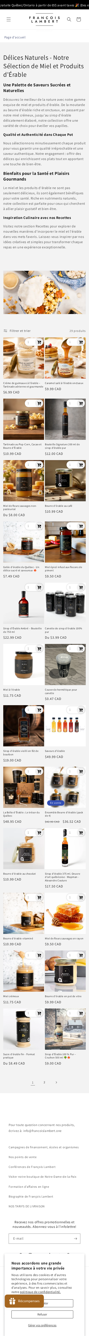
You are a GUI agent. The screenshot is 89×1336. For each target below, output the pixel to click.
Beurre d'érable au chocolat (19, 873)
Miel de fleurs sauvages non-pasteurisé (20, 507)
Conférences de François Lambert (32, 1167)
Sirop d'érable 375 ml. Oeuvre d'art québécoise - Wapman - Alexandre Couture (62, 877)
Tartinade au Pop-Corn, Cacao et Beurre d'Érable (22, 446)
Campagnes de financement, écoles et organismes (44, 1147)
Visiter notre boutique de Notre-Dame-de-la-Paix (42, 1177)
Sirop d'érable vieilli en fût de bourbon (20, 752)
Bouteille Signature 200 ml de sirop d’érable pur (62, 446)
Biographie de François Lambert (31, 1196)
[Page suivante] (56, 1082)
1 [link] (33, 1082)
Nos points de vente (23, 1157)
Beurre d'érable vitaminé (18, 938)
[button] (8, 19)
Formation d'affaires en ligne (29, 1187)
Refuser (42, 1314)
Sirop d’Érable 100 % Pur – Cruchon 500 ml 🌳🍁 (60, 1056)
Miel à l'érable (11, 689)
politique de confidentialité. (40, 1292)
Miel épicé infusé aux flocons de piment (63, 568)
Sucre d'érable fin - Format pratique (19, 1056)
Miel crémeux (11, 996)
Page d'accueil (14, 37)
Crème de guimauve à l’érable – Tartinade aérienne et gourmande (23, 384)
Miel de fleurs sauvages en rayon (64, 938)
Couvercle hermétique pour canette (61, 691)
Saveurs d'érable (55, 750)
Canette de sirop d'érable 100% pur (63, 630)
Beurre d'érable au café (58, 505)
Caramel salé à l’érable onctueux (64, 383)
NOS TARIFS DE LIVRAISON (27, 1206)
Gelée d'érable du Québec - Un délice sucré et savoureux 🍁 (21, 568)
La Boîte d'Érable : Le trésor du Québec (21, 814)
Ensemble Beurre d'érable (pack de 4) (64, 814)
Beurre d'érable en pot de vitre (63, 996)
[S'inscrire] (75, 1239)
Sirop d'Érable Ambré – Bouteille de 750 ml (22, 630)
